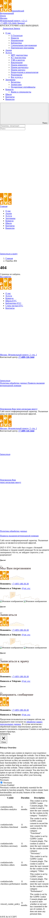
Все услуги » (17, 77)
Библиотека (16, 43)
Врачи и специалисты (21, 92)
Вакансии (10, 99)
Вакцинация (16, 62)
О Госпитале (17, 35)
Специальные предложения (24, 45)
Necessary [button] (4, 780)
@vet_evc (26, 588)
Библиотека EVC (13, 303)
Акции (8, 50)
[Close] (1, 566)
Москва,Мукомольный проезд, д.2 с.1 (13, 19)
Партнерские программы (22, 48)
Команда (9, 89)
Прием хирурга (18, 70)
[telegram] (20, 331)
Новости (15, 38)
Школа (8, 94)
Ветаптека (15, 82)
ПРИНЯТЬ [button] (5, 734)
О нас (8, 33)
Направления (17, 40)
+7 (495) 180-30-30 (20, 584)
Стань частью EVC (14, 306)
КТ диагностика (18, 57)
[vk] (20, 352)
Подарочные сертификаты (23, 87)
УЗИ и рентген (18, 60)
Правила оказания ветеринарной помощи (19, 536)
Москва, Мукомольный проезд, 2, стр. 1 (18, 355)
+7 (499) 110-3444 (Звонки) (12, 23)
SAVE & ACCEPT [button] (8, 917)
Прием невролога (19, 65)
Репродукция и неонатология (24, 72)
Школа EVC (11, 301)
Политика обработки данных (14, 383)
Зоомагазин (16, 84)
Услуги (8, 52)
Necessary (7, 782)
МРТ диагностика (19, 55)
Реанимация (16, 75)
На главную (5, 276)
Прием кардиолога (19, 67)
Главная (3, 206)
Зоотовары (10, 79)
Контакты (10, 97)
